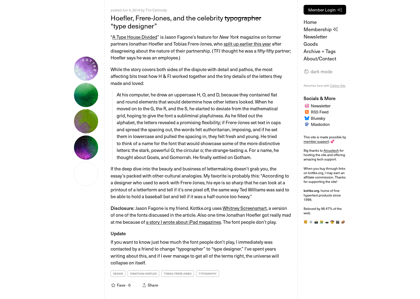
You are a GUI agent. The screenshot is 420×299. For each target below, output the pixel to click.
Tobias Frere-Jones (178, 273)
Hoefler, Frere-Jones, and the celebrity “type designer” (186, 21)
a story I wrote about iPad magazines (183, 221)
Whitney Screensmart (245, 208)
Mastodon (320, 124)
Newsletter (315, 36)
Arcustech (331, 150)
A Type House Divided (134, 36)
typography (208, 273)
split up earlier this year (247, 43)
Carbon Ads (337, 85)
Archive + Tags (320, 51)
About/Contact (320, 58)
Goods (311, 43)
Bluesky (318, 118)
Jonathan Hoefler (143, 273)
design (118, 273)
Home (310, 22)
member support (316, 141)
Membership (318, 29)
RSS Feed (320, 112)
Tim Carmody (156, 10)
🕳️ (327, 221)
